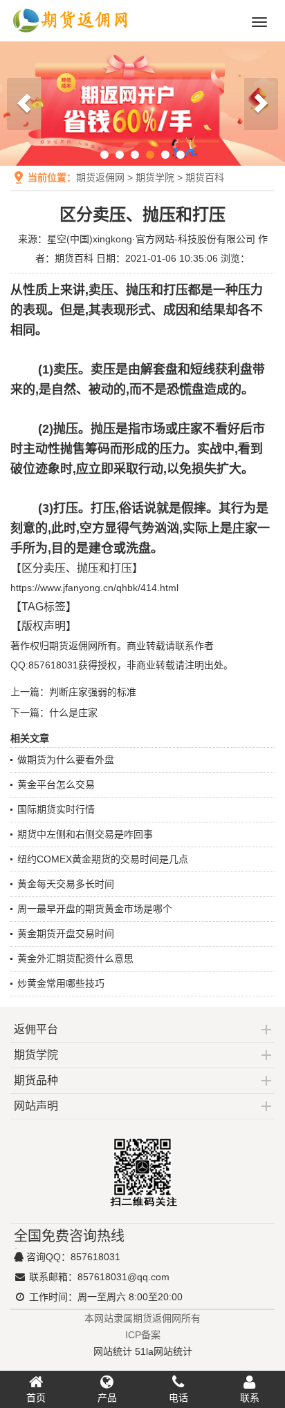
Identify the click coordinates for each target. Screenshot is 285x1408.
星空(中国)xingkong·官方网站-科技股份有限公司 (151, 238)
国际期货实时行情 (56, 809)
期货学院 (155, 177)
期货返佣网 (100, 177)
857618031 (95, 1256)
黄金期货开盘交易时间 (65, 933)
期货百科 (204, 177)
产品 (107, 1397)
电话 (178, 1397)
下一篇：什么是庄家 (54, 712)
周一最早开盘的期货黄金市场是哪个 (94, 908)
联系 (249, 1397)
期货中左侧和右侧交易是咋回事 (85, 834)
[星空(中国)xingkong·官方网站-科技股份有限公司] (70, 35)
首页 (36, 1397)
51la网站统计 (163, 1351)
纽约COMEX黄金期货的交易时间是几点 (102, 859)
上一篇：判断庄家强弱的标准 (73, 691)
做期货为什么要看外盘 (65, 759)
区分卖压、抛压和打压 (76, 568)
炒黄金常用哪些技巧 (60, 983)
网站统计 (112, 1351)
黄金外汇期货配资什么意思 (75, 958)
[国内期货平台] (142, 103)
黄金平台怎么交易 (56, 784)
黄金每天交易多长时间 (65, 883)
